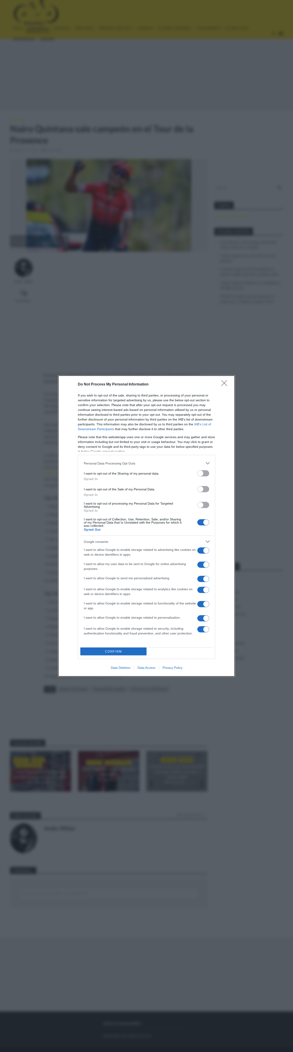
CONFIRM (113, 651)
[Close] (225, 384)
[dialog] (146, 526)
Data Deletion (120, 667)
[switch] (203, 473)
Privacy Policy (172, 667)
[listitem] (146, 463)
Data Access (146, 667)
